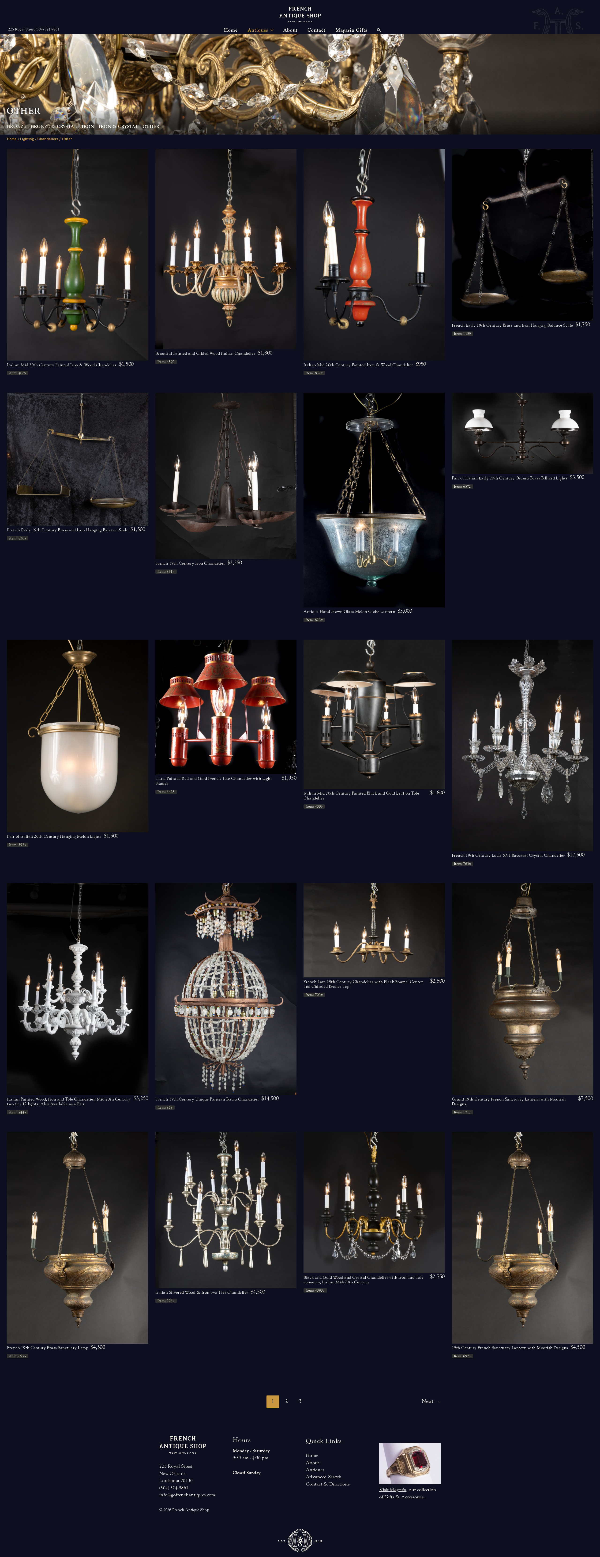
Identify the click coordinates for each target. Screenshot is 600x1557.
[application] (271, 30)
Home (12, 139)
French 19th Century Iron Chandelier (190, 563)
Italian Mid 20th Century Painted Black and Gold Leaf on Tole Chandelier (361, 795)
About (312, 1462)
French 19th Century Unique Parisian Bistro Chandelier (207, 1099)
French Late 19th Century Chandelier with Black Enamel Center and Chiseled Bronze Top (363, 984)
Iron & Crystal (118, 126)
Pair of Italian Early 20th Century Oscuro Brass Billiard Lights (510, 478)
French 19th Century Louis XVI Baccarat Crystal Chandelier (508, 855)
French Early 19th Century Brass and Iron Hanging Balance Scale (512, 325)
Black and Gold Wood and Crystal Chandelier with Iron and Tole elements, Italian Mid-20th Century (364, 1280)
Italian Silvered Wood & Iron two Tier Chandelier (201, 1292)
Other (151, 126)
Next (431, 1401)
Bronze (16, 126)
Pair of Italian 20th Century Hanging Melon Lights (54, 836)
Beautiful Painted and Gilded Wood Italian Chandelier (205, 353)
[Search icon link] (379, 30)
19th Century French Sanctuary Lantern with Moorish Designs (510, 1347)
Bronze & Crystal (54, 126)
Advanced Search (324, 1476)
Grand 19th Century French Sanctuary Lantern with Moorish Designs (509, 1101)
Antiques (315, 1469)
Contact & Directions (328, 1484)
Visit (392, 1489)
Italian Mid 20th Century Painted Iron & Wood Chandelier (62, 364)
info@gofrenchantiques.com (187, 1494)
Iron (88, 126)
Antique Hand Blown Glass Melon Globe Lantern (349, 611)
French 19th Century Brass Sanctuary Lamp (47, 1347)
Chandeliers (47, 139)
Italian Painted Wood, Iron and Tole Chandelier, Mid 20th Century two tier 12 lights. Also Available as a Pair (68, 1101)
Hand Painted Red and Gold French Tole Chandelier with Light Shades (213, 781)
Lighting (27, 139)
